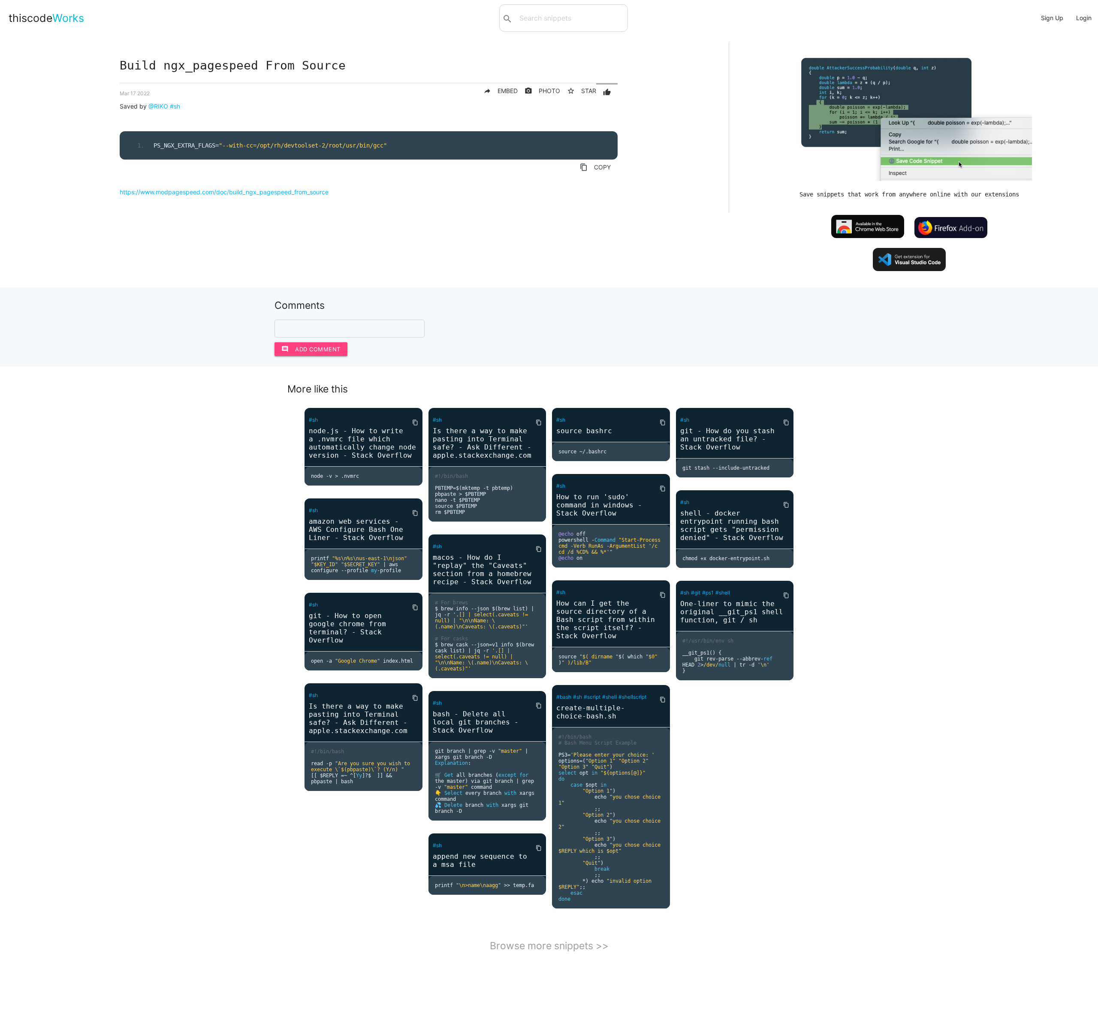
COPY (595, 167)
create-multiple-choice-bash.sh (590, 712)
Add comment (311, 349)
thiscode (46, 18)
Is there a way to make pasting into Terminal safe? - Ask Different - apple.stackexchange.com (358, 718)
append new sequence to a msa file (480, 860)
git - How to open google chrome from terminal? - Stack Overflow (347, 628)
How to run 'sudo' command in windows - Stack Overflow (599, 505)
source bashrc (584, 431)
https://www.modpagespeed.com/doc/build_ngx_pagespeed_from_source (224, 192)
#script (592, 697)
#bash (563, 697)
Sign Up (1052, 17)
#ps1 (708, 592)
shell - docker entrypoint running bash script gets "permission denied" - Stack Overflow (731, 525)
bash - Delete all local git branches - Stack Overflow (476, 722)
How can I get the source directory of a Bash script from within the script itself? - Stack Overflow (605, 619)
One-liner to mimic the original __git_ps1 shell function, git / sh (731, 612)
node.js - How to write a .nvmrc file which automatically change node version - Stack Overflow (362, 443)
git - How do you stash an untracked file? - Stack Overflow (727, 439)
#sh (175, 106)
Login (1084, 17)
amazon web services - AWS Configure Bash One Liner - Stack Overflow (356, 529)
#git (695, 592)
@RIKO (158, 106)
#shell (609, 697)
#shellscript (632, 697)
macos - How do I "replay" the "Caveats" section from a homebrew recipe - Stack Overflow (482, 569)
